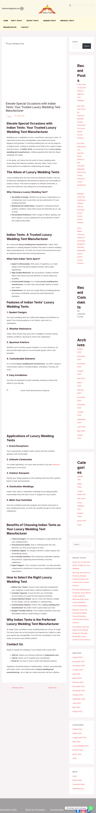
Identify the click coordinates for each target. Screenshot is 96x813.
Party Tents (16, 21)
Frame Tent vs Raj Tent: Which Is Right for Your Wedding (81, 565)
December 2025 (78, 661)
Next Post (53, 688)
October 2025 (77, 670)
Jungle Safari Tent (79, 737)
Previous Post (16, 688)
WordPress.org (77, 789)
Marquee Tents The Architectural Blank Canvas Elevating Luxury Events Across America (80, 616)
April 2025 (81, 378)
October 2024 (77, 695)
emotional (55, 465)
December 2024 (78, 686)
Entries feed (76, 780)
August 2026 (77, 657)
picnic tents (81, 521)
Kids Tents (81, 499)
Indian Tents (77, 733)
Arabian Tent (77, 729)
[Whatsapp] (90, 808)
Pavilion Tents (77, 750)
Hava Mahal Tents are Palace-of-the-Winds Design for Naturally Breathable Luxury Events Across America (81, 633)
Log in (74, 776)
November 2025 (78, 666)
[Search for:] (81, 544)
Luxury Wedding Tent (80, 506)
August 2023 (77, 711)
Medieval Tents (67, 21)
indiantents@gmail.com (11, 8)
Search (75, 42)
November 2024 (78, 691)
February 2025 (77, 682)
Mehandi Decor (9, 27)
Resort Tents (33, 21)
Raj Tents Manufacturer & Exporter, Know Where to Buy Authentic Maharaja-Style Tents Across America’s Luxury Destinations (81, 166)
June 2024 (81, 427)
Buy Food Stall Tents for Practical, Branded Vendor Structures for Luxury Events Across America (81, 122)
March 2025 (77, 678)
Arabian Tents (49, 21)
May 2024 (81, 431)
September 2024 (78, 699)
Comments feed (78, 784)
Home (5, 21)
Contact (25, 27)
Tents (9, 116)
